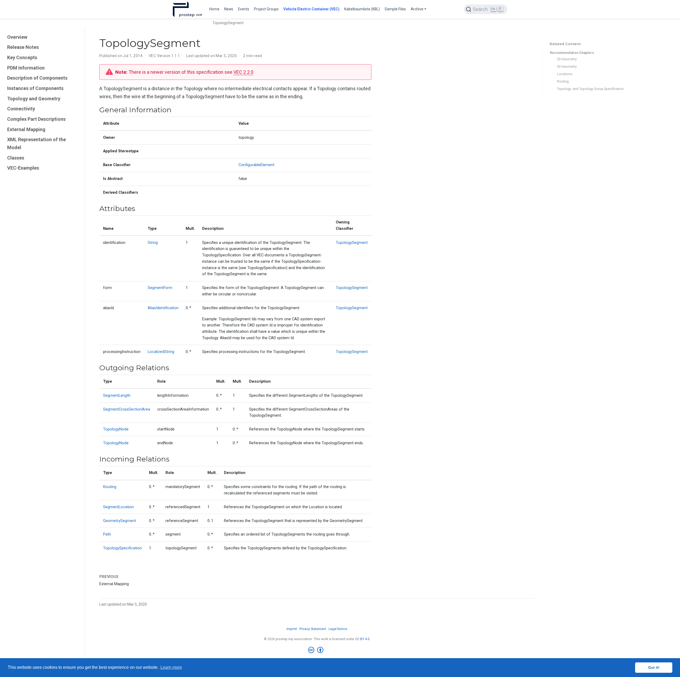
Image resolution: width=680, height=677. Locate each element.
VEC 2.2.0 (243, 72)
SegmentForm (160, 288)
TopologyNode (116, 429)
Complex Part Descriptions (36, 119)
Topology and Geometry (33, 98)
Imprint (292, 629)
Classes (15, 158)
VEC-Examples (23, 168)
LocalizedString (161, 352)
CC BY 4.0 (362, 639)
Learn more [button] (171, 667)
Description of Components (37, 78)
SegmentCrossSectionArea (126, 409)
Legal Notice (338, 629)
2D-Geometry (567, 59)
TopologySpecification (122, 548)
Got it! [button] (654, 667)
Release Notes (23, 47)
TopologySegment (352, 242)
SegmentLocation (118, 507)
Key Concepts (22, 57)
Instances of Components (35, 88)
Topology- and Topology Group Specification (590, 89)
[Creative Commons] (316, 650)
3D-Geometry (567, 66)
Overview (17, 37)
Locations (564, 74)
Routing (563, 81)
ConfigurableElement (256, 165)
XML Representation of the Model (36, 143)
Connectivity (21, 108)
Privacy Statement (312, 629)
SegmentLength (116, 395)
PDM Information (26, 68)
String (153, 242)
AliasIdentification (163, 308)
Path (107, 534)
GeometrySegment (119, 521)
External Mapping (26, 129)
